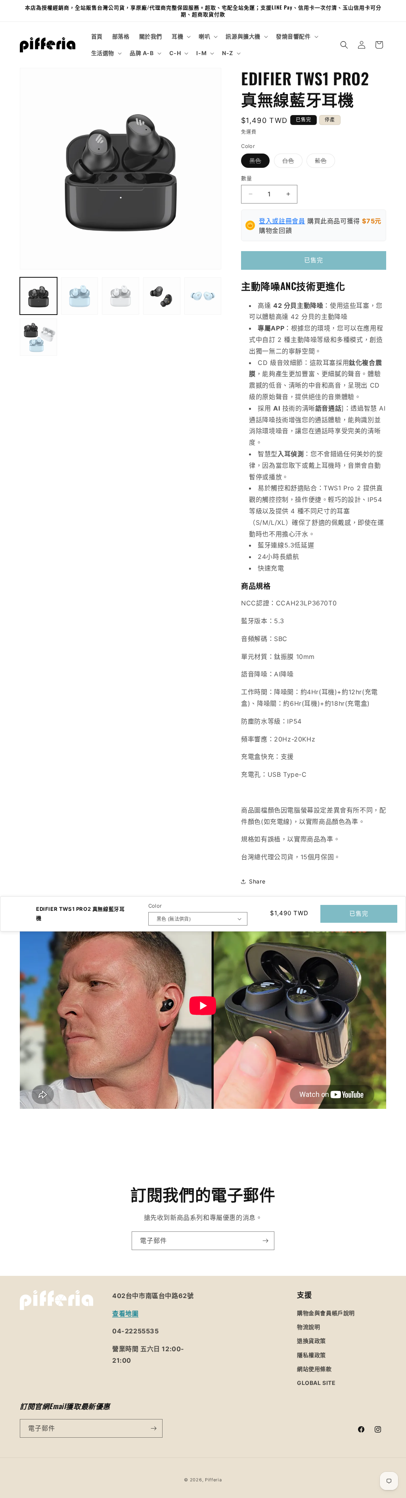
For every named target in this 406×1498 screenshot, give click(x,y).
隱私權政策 (311, 1355)
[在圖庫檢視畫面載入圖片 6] (38, 337)
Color (155, 906)
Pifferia (213, 1480)
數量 (246, 178)
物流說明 (308, 1326)
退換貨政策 (311, 1340)
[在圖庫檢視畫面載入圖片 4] (161, 296)
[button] (180, 36)
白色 (291, 162)
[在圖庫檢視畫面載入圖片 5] (203, 296)
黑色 (258, 162)
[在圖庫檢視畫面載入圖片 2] (79, 296)
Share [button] (257, 881)
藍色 (323, 162)
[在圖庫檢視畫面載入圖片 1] (38, 296)
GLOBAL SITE (316, 1382)
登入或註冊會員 (282, 221)
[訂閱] (265, 1240)
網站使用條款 (314, 1368)
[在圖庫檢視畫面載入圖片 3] (120, 296)
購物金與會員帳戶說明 (326, 1313)
